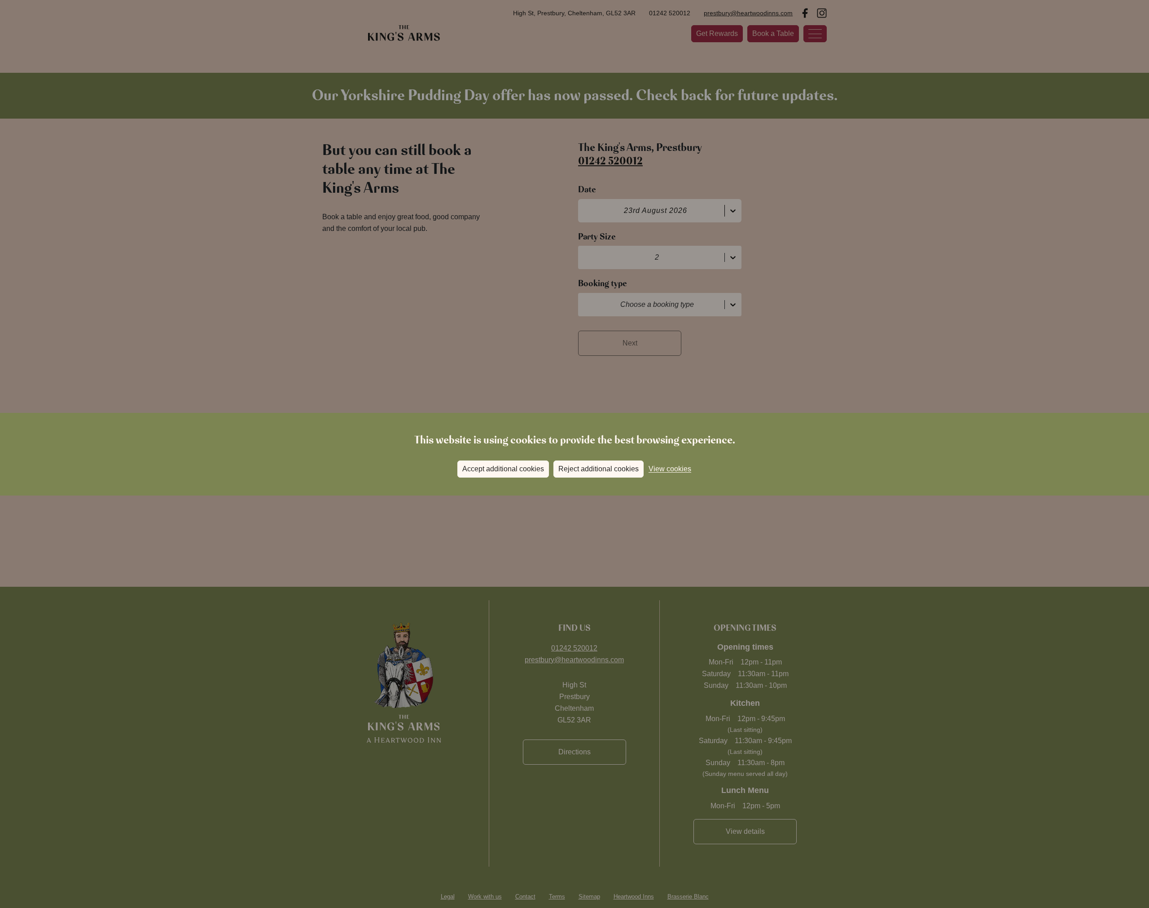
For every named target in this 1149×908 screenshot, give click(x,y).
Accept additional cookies (503, 469)
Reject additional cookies (598, 469)
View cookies (670, 469)
